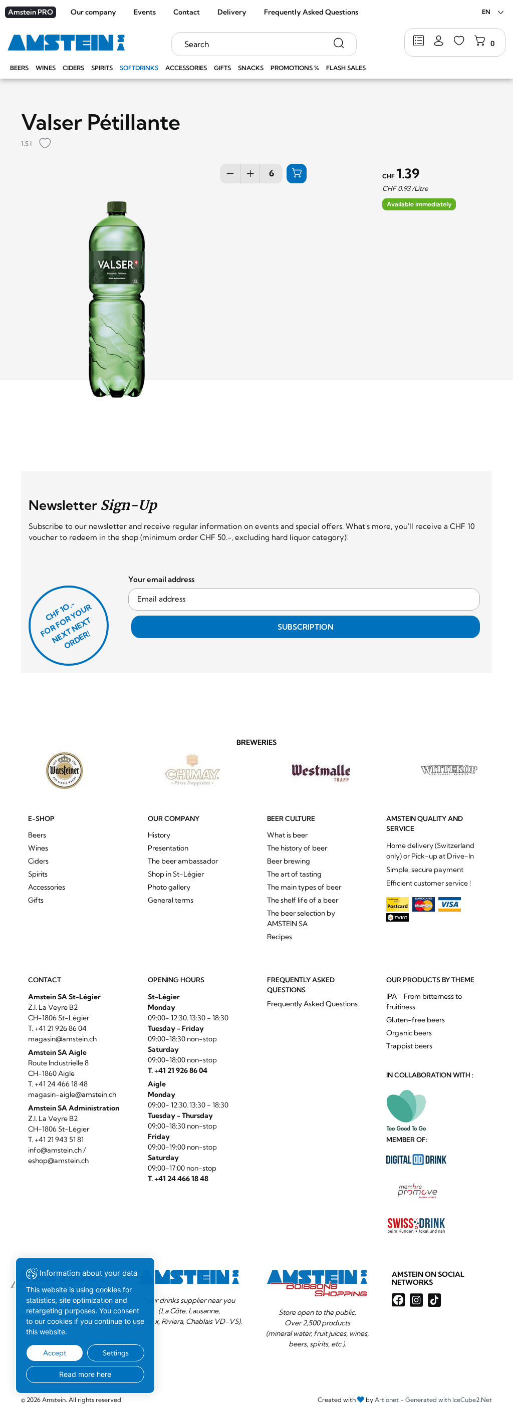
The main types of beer (304, 887)
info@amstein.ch (55, 1150)
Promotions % (295, 68)
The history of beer (297, 848)
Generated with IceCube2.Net (448, 1399)
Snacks (251, 68)
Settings (116, 1352)
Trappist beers (409, 1045)
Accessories (186, 68)
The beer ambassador (183, 861)
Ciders (73, 68)
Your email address (161, 579)
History (159, 834)
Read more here (85, 1374)
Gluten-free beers (415, 1019)
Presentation (168, 848)
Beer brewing (288, 861)
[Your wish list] (459, 41)
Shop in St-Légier (176, 874)
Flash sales (346, 68)
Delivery (231, 12)
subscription (306, 627)
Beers (19, 68)
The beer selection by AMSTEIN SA (301, 918)
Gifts (222, 68)
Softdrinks (139, 68)
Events (145, 12)
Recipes (279, 936)
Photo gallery (169, 887)
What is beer (287, 834)
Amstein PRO (30, 12)
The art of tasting (294, 874)
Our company (93, 12)
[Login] (438, 41)
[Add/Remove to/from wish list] (45, 144)
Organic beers (409, 1032)
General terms (170, 900)
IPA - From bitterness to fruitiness (424, 1001)
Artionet (387, 1399)
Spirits (102, 68)
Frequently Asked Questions (311, 12)
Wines (46, 68)
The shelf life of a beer (302, 900)
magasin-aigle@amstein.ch (72, 1094)
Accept (54, 1352)
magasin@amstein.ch (62, 1038)
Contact (186, 12)
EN (486, 12)
